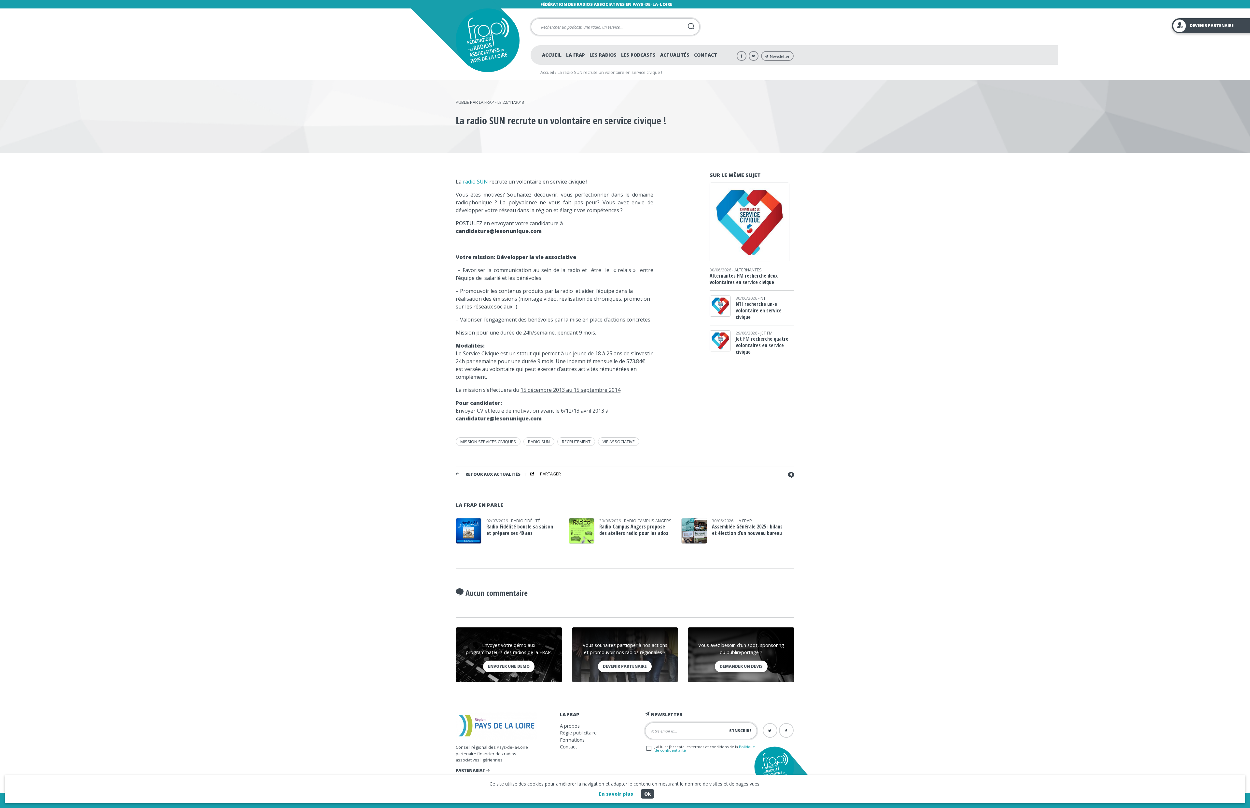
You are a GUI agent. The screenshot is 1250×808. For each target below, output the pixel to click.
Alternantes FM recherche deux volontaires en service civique (744, 279)
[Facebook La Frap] (741, 56)
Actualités (674, 55)
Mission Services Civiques (488, 442)
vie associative (619, 442)
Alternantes (748, 270)
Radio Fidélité (525, 521)
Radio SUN (539, 442)
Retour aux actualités (493, 474)
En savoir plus (616, 794)
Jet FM (766, 333)
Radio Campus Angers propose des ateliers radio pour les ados (633, 530)
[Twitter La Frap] (753, 56)
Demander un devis (741, 666)
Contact (705, 55)
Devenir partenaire (625, 666)
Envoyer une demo (509, 666)
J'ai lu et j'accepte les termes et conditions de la (705, 748)
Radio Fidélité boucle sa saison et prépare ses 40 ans (519, 530)
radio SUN (475, 181)
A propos (570, 726)
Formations (572, 740)
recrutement (576, 442)
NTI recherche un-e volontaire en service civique (759, 310)
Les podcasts (638, 55)
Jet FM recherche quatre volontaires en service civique (762, 345)
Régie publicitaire (578, 733)
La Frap (575, 55)
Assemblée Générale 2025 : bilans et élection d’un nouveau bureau (747, 530)
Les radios (603, 55)
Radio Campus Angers (648, 521)
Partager (550, 474)
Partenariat (471, 770)
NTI (763, 298)
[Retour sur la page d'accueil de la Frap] (487, 40)
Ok (647, 794)
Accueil (552, 55)
